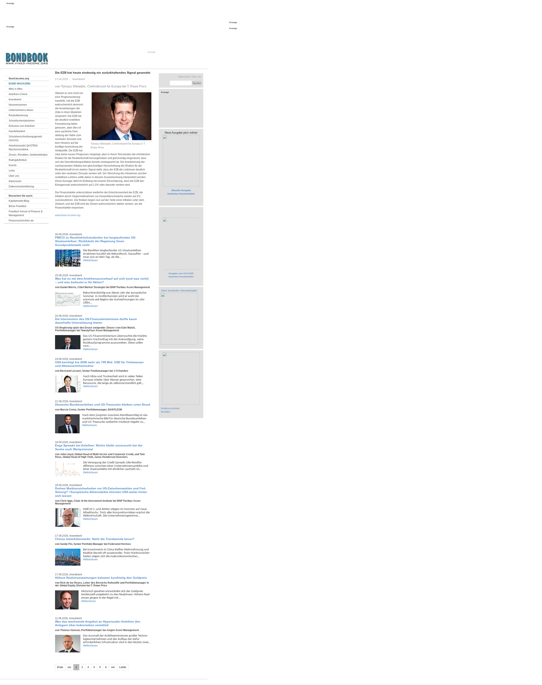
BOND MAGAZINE (19, 83)
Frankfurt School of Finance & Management (26, 213)
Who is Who (15, 88)
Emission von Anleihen (22, 125)
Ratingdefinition (18, 160)
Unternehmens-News (21, 110)
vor (113, 667)
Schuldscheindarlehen (22, 120)
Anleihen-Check (18, 94)
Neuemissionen (18, 104)
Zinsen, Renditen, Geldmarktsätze (28, 154)
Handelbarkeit (17, 131)
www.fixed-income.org (67, 215)
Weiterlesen (90, 260)
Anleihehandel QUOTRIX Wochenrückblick (23, 147)
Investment (15, 99)
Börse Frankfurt (17, 206)
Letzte (122, 667)
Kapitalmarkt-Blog (19, 200)
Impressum (15, 181)
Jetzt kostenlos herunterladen (179, 290)
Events (13, 165)
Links (12, 170)
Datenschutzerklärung (21, 186)
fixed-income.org (19, 78)
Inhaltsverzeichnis (170, 408)
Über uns (14, 175)
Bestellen (165, 411)
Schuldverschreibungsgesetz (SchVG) (25, 138)
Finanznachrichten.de (21, 220)
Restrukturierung (18, 115)
